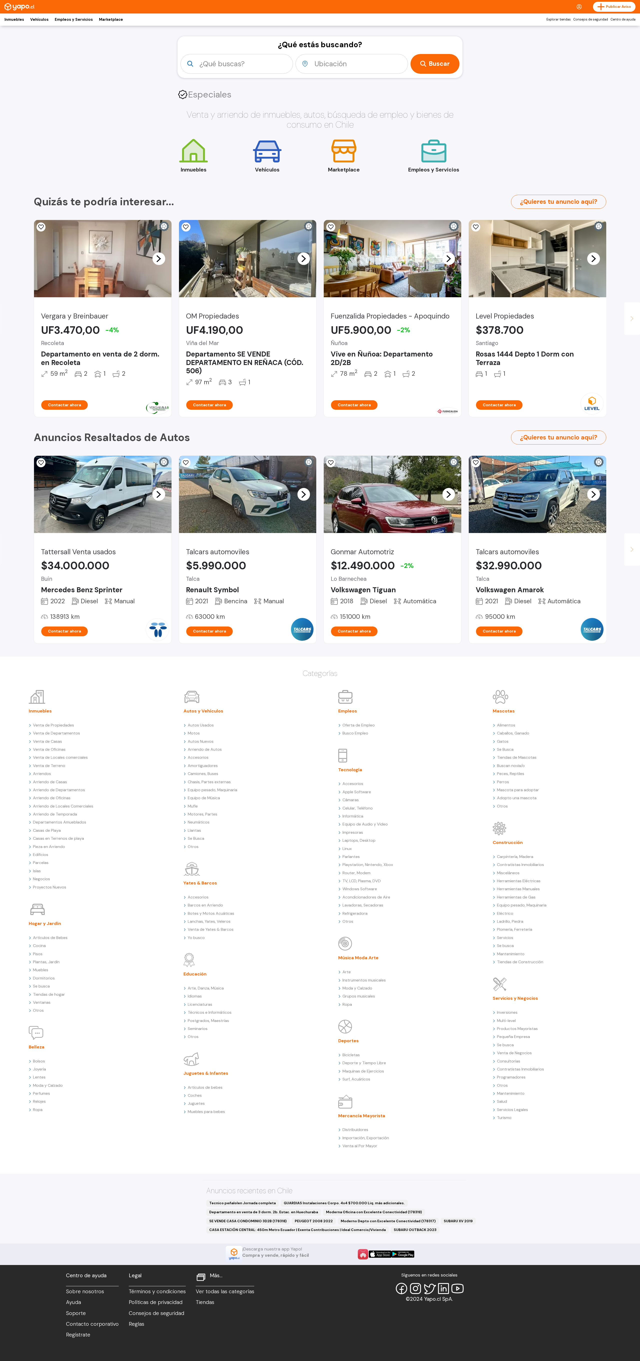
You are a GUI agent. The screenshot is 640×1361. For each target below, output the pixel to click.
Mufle (193, 806)
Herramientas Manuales (518, 889)
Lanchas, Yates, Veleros (209, 921)
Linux (347, 848)
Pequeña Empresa (513, 1036)
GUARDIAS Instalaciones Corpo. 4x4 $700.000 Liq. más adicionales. (344, 1203)
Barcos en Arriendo (205, 905)
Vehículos (39, 19)
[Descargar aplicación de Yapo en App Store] (380, 1254)
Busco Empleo (355, 733)
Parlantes (351, 856)
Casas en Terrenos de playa (58, 838)
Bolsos (39, 1061)
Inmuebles (14, 19)
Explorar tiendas (558, 20)
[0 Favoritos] (41, 227)
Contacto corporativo (92, 1324)
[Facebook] (401, 1289)
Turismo (504, 1117)
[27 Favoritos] (475, 227)
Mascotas (504, 711)
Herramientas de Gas (516, 897)
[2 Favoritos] (330, 462)
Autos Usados (201, 725)
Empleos (347, 711)
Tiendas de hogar (49, 994)
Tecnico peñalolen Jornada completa (242, 1203)
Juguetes (196, 1103)
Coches (195, 1095)
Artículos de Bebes (50, 937)
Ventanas (41, 1002)
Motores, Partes (202, 814)
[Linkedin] (443, 1289)
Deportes (348, 1041)
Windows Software (359, 889)
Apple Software (356, 791)
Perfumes (41, 1093)
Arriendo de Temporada (55, 814)
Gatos (502, 741)
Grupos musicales (358, 996)
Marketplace (111, 19)
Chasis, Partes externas (209, 781)
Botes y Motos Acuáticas (211, 913)
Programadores (511, 1077)
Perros (503, 781)
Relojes (39, 1101)
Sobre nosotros (85, 1291)
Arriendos (42, 773)
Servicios (505, 937)
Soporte (76, 1313)
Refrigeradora (355, 913)
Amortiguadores (203, 765)
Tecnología (350, 770)
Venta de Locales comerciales (60, 757)
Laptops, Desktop (359, 840)
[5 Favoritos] (41, 462)
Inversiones (507, 1012)
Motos (194, 733)
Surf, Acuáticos (356, 1079)
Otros (38, 1010)
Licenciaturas (200, 1004)
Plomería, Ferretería (514, 929)
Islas (37, 871)
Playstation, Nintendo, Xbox (367, 864)
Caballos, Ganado (513, 733)
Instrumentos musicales (364, 980)
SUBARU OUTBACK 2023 (415, 1230)
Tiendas (205, 1302)
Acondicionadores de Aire (366, 897)
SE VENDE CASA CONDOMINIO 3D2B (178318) (248, 1221)
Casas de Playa (47, 830)
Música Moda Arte (358, 958)
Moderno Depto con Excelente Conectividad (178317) (388, 1221)
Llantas (194, 830)
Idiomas (195, 996)
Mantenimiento (510, 953)
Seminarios (198, 1028)
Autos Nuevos (201, 741)
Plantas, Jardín (46, 961)
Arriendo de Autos (205, 749)
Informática (352, 816)
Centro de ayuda (623, 20)
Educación (195, 974)
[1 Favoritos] (186, 227)
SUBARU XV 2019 (458, 1221)
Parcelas (40, 862)
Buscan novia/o (511, 765)
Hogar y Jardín (45, 923)
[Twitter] (429, 1289)
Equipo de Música (204, 797)
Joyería (39, 1069)
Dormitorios (44, 978)
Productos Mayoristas (517, 1028)
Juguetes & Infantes (206, 1073)
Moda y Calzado (48, 1085)
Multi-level (506, 1020)
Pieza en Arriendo (49, 846)
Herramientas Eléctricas (518, 881)
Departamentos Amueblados (59, 822)
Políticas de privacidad (155, 1302)
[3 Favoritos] (330, 227)
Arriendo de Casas (50, 781)
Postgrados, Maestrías (208, 1020)
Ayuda (73, 1302)
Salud (502, 1101)
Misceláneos (508, 873)
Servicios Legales (512, 1109)
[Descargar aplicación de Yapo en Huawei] (363, 1254)
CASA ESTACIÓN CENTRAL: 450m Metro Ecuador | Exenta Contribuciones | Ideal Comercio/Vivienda (297, 1230)
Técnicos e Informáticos (210, 1012)
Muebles (40, 969)
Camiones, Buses (203, 773)
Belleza (36, 1047)
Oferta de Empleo (358, 725)
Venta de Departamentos (56, 733)
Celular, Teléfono (357, 808)
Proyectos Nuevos (49, 887)
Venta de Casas (47, 741)
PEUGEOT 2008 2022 (314, 1221)
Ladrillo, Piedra (510, 921)
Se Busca (196, 838)
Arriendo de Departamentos (59, 789)
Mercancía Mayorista (361, 1116)
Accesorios (198, 757)
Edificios (40, 854)
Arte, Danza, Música (206, 988)
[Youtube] (457, 1289)
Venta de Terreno (49, 765)
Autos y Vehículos (203, 711)
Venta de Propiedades (53, 725)
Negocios (41, 879)
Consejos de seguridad (590, 20)
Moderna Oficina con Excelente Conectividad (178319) (374, 1212)
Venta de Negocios (514, 1053)
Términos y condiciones (157, 1291)
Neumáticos (199, 822)
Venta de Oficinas (49, 749)
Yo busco (196, 937)
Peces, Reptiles (510, 773)
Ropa (37, 1109)
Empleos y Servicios (74, 19)
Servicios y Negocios (515, 998)
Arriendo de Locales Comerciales (63, 806)
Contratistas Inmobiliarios (520, 864)
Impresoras (352, 832)
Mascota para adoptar (518, 789)
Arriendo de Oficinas (51, 797)
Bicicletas (351, 1055)
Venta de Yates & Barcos (211, 929)
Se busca (41, 986)
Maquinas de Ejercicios (363, 1071)
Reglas (136, 1324)
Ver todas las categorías (225, 1291)
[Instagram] (415, 1289)
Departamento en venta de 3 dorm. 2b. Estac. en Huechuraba (263, 1212)
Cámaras (350, 799)
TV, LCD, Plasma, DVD (361, 881)
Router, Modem (356, 873)
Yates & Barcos (200, 883)
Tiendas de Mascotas (516, 757)
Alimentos (506, 725)
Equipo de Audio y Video (365, 824)
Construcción (508, 843)
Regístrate (78, 1334)
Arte (346, 971)
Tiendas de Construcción (520, 961)
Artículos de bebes (205, 1087)
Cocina (39, 945)
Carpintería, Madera (515, 856)
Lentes (39, 1077)
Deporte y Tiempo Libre (364, 1063)
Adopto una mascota (516, 797)
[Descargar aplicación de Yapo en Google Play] (403, 1254)
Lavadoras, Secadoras (362, 905)
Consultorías (508, 1061)
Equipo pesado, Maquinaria (212, 789)
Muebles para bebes (206, 1111)
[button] (158, 258)
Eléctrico (505, 913)
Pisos (37, 953)
